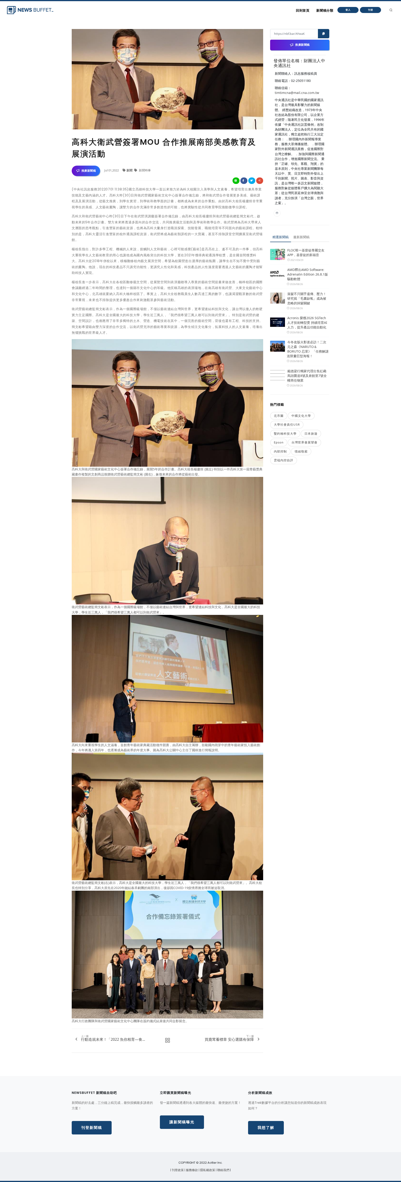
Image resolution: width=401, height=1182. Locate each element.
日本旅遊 (310, 433)
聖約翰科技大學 (285, 433)
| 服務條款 (191, 1170)
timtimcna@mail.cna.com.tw (297, 92)
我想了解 (266, 1127)
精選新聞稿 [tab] (280, 237)
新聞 (129, 170)
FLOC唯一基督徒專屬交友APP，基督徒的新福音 (305, 252)
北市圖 (279, 416)
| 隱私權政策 (207, 1170)
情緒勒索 (301, 451)
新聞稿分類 (324, 10)
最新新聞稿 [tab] (301, 237)
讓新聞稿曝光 (181, 1122)
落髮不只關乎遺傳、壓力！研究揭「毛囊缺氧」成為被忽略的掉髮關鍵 (306, 298)
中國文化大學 (301, 416)
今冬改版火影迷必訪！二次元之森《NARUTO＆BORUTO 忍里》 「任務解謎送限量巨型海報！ (308, 349)
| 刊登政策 (177, 1170)
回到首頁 (302, 10)
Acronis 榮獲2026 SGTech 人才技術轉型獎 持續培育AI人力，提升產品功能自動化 (307, 322)
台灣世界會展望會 (304, 442)
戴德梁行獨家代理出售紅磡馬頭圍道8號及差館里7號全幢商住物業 (307, 375)
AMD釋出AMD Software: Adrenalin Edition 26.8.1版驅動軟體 (307, 274)
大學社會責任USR (287, 424)
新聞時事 (144, 170)
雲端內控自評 (283, 460)
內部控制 (280, 451)
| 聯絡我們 (223, 1170)
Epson (279, 442)
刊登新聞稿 (91, 1127)
